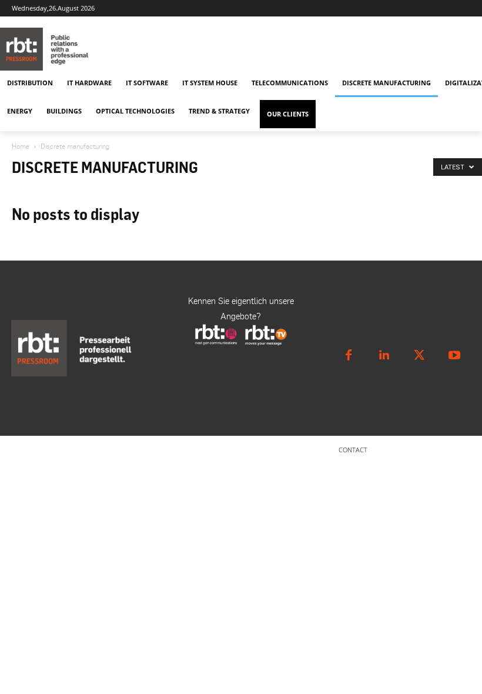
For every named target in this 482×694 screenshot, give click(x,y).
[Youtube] (454, 355)
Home (20, 146)
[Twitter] (419, 355)
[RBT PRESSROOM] (215, 49)
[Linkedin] (384, 355)
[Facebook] (348, 355)
